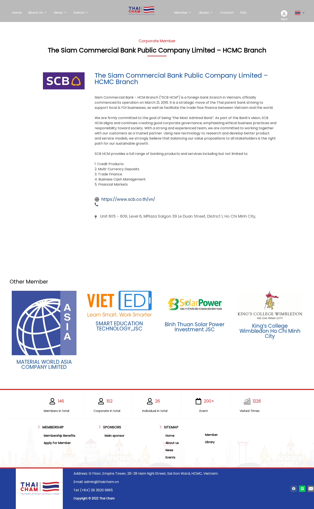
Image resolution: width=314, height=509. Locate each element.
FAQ (243, 12)
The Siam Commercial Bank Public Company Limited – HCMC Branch (181, 78)
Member (181, 12)
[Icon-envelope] (311, 489)
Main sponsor (114, 435)
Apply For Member (57, 443)
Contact (227, 12)
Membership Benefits (59, 435)
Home (17, 12)
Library (204, 12)
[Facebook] (294, 489)
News (58, 12)
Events (79, 12)
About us (172, 443)
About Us (35, 12)
